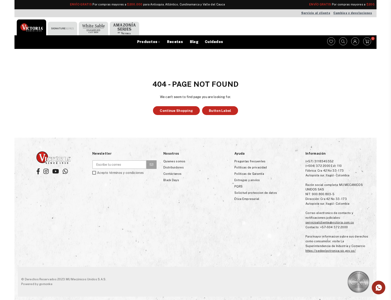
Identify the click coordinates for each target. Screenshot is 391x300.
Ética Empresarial (247, 199)
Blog (194, 42)
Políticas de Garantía (249, 173)
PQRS (238, 186)
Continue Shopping (176, 111)
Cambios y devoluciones (352, 13)
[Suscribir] (151, 164)
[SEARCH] (343, 42)
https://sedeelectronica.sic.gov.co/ (330, 250)
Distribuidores (173, 167)
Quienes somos (174, 161)
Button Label (220, 111)
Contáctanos (172, 173)
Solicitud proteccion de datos (255, 192)
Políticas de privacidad (250, 167)
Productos (147, 42)
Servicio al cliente (315, 13)
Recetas (175, 42)
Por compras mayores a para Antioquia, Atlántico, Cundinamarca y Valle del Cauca (134, 4)
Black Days (171, 180)
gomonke (45, 284)
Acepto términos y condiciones (120, 173)
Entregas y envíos (247, 180)
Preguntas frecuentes (250, 161)
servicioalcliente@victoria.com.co (329, 222)
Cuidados (214, 42)
